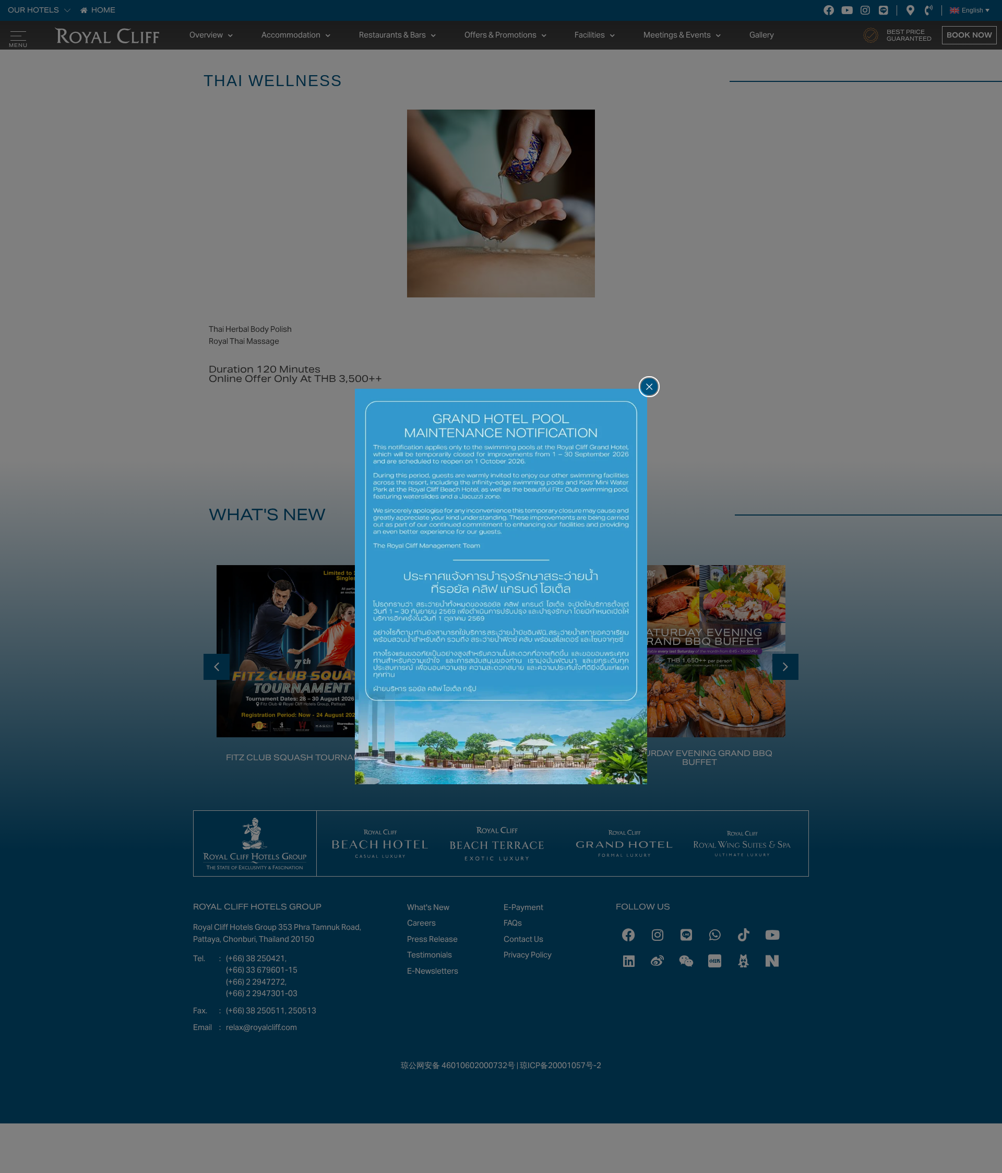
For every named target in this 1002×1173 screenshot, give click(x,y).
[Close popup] (649, 386)
